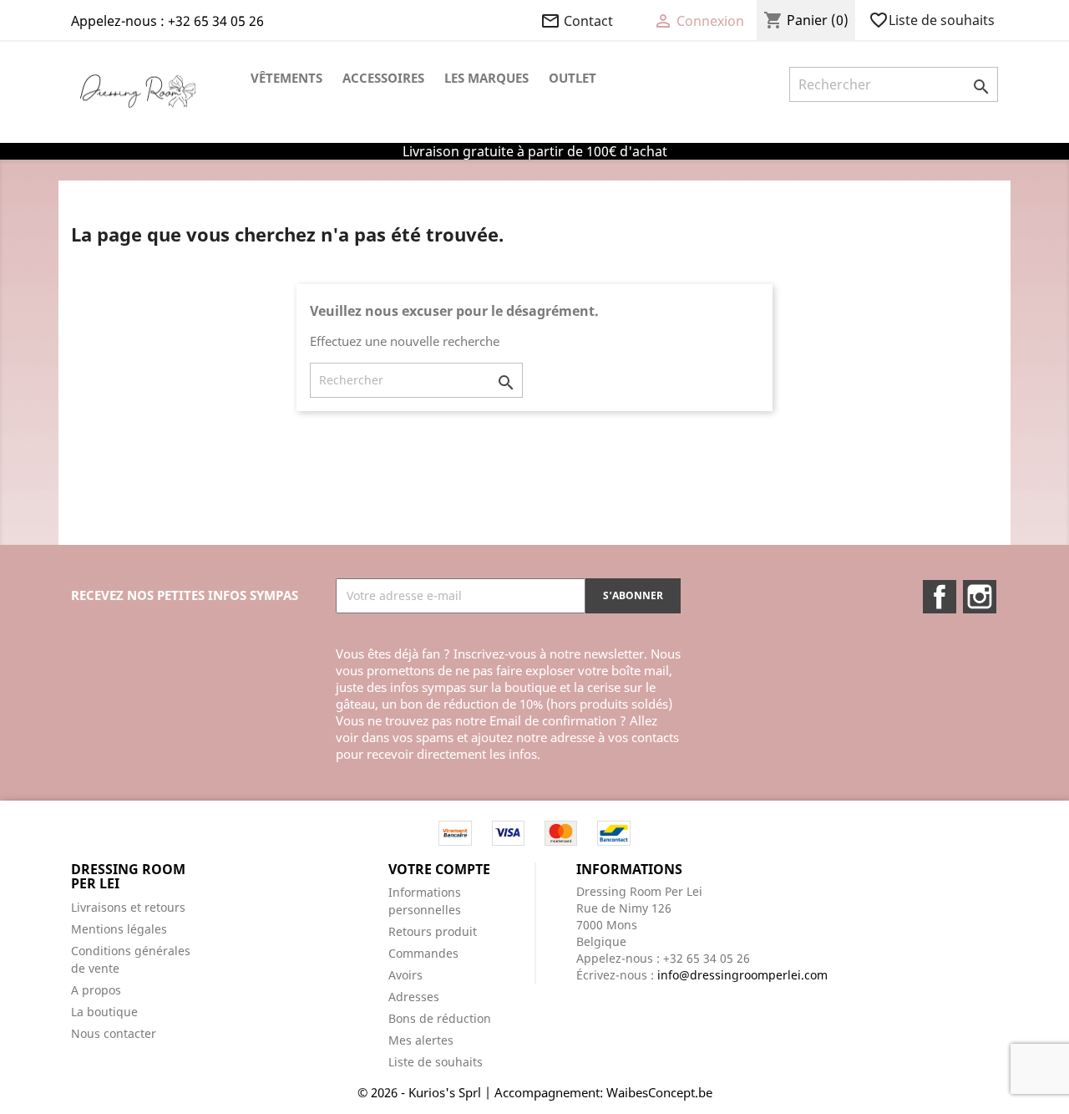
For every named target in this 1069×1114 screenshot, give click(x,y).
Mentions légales (119, 929)
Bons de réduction (439, 1018)
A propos (96, 990)
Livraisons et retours (128, 907)
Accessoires (383, 77)
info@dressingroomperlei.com (742, 975)
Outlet (572, 77)
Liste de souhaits (933, 20)
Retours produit (432, 931)
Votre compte (439, 869)
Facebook (939, 596)
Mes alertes (420, 1040)
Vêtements (286, 77)
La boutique (104, 1012)
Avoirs (405, 975)
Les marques (486, 77)
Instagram (979, 596)
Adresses (413, 997)
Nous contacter (113, 1033)
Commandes (423, 953)
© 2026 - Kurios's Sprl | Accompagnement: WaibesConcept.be (534, 1092)
